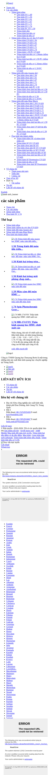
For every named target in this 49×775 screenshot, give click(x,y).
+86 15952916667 (23, 419)
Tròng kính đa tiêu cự (25, 36)
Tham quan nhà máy (19, 171)
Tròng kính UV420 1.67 (27, 45)
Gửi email (5, 445)
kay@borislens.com (14, 414)
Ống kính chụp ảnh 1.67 (27, 80)
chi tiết (25, 349)
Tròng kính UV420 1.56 (27, 40)
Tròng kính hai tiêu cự (26, 33)
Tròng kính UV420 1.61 (27, 43)
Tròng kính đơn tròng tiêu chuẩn (27, 438)
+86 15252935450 (23, 412)
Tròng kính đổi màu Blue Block (24, 101)
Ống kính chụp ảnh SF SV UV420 (31, 148)
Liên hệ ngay (6, 426)
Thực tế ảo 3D (12, 178)
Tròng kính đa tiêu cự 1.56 (28, 96)
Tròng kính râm (23, 31)
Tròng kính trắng (18, 12)
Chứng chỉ (15, 176)
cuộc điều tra (16, 349)
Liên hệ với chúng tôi (15, 188)
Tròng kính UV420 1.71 (27, 47)
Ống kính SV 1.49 (24, 15)
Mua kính (27, 435)
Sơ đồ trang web (27, 431)
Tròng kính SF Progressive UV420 (31, 159)
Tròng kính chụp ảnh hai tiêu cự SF (31, 152)
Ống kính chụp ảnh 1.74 (27, 85)
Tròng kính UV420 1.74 (27, 50)
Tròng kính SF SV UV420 (28, 143)
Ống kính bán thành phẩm (22, 136)
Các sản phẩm (12, 10)
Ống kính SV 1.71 (24, 24)
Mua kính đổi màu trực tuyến (19, 433)
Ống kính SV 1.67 (24, 22)
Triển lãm (15, 173)
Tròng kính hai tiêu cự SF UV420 (31, 150)
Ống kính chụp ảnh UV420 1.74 (30, 113)
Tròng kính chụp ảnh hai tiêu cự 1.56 (32, 89)
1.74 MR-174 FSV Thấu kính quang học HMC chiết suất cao (26, 325)
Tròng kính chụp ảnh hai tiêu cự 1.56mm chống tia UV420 (30, 118)
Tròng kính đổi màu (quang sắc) (24, 73)
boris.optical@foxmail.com (17, 421)
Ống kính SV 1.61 (24, 19)
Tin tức (9, 185)
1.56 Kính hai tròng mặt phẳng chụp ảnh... (24, 277)
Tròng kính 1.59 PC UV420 (28, 52)
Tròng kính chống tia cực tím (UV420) (27, 38)
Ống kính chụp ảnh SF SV (28, 145)
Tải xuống (15, 183)
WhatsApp (5, 447)
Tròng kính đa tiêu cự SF (27, 162)
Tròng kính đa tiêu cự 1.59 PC (29, 99)
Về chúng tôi (11, 169)
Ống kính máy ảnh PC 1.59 (28, 87)
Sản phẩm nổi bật (11, 431)
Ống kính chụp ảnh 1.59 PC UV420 (32, 115)
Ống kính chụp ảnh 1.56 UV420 (30, 103)
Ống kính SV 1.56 (24, 17)
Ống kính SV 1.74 (24, 26)
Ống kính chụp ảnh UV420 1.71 (30, 110)
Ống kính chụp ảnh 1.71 (27, 82)
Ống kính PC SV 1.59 (26, 29)
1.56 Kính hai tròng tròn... (25, 261)
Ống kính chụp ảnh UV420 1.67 (30, 108)
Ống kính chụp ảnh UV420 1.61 (30, 106)
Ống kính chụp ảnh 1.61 (27, 78)
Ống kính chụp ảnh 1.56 (27, 75)
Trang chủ (10, 7)
